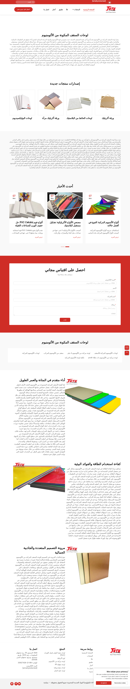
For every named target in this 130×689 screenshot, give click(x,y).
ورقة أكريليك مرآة (50, 118)
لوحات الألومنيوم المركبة (30, 353)
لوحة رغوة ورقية (59, 667)
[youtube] (12, 683)
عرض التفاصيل (108, 102)
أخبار (54, 9)
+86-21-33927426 (25, 663)
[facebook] (16, 683)
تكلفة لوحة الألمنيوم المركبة (74, 357)
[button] (67, 246)
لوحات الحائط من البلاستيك (79, 118)
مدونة (91, 671)
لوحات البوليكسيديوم (22, 118)
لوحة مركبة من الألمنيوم (57, 661)
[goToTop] (127, 353)
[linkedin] (19, 683)
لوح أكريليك (61, 658)
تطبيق (61, 9)
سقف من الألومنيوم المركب (53, 353)
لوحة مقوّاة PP (60, 664)
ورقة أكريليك (108, 118)
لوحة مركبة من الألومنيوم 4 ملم (79, 353)
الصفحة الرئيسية (88, 9)
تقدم (65, 320)
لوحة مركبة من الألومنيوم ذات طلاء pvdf (103, 357)
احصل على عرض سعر (23, 9)
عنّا (67, 9)
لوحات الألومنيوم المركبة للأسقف (106, 353)
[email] (127, 347)
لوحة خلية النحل (59, 671)
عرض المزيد (115, 237)
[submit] (33, 2)
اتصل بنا (46, 9)
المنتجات (77, 9)
